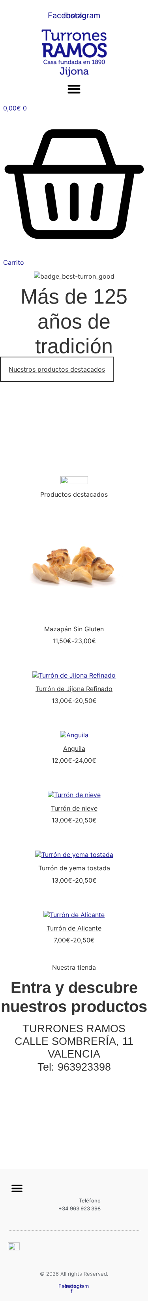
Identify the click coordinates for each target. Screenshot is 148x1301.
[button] (74, 88)
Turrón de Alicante (74, 928)
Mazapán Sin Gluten (74, 629)
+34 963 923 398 (79, 1208)
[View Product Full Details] (74, 615)
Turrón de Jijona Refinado (74, 689)
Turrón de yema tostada (74, 868)
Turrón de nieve (74, 808)
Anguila (74, 748)
